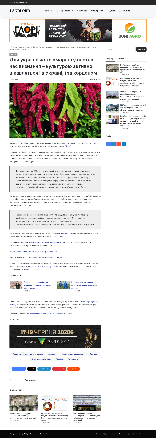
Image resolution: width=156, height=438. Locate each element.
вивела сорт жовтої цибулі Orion (43, 266)
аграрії (17, 354)
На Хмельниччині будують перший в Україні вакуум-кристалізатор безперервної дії (22, 416)
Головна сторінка (17, 47)
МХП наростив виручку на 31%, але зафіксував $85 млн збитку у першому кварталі (133, 107)
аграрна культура (34, 354)
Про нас (99, 434)
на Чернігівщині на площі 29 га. (50, 257)
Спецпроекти (97, 11)
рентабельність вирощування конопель (45, 314)
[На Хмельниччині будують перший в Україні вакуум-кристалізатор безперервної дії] (23, 403)
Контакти (142, 434)
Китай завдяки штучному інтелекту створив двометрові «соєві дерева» (84, 285)
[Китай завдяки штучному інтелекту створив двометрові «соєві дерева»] (63, 285)
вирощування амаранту (74, 354)
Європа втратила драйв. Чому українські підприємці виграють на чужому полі (37, 285)
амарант (53, 354)
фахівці (60, 359)
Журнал (106, 434)
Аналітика (82, 11)
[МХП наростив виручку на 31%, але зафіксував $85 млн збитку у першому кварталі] (112, 108)
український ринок (42, 359)
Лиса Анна (30, 380)
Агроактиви (124, 11)
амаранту (65, 233)
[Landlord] (19, 11)
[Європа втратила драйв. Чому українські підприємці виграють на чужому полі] (16, 285)
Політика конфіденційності (128, 434)
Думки (111, 11)
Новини (48, 11)
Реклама (114, 434)
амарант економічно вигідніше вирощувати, (41, 242)
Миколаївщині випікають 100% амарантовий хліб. (36, 251)
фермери (73, 359)
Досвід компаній (65, 11)
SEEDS (68, 146)
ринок (94, 354)
